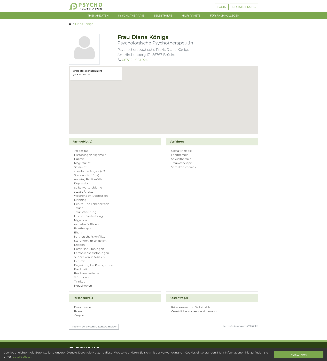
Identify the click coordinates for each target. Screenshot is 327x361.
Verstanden (299, 354)
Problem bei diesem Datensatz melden (94, 326)
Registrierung (244, 7)
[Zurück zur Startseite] (90, 6)
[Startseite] (70, 24)
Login (221, 7)
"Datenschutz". (22, 356)
